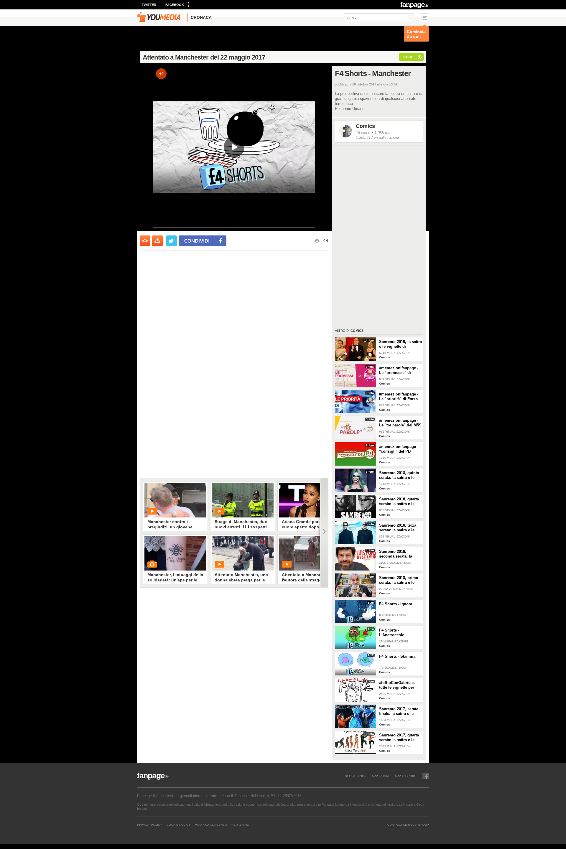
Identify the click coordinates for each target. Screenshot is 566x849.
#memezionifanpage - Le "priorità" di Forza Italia (398, 396)
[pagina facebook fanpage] (425, 776)
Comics (365, 126)
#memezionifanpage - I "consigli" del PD (400, 449)
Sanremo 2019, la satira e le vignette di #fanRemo (400, 344)
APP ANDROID (405, 775)
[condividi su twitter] (171, 240)
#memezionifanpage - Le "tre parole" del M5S (400, 422)
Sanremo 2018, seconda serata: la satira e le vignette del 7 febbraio (399, 554)
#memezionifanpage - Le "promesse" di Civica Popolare (398, 370)
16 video (363, 133)
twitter (149, 4)
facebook (174, 4)
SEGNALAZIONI (356, 775)
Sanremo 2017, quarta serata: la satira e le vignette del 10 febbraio (400, 737)
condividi (197, 240)
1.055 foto (382, 133)
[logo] (414, 5)
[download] (157, 240)
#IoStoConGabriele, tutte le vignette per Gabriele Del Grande (397, 685)
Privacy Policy (149, 824)
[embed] (145, 240)
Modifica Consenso (211, 824)
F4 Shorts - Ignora (395, 604)
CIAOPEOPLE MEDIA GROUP (408, 824)
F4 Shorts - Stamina (397, 656)
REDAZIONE (240, 824)
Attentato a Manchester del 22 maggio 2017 (204, 57)
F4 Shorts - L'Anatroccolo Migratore (391, 632)
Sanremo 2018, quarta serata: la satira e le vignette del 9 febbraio (399, 501)
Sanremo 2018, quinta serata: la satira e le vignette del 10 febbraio (400, 475)
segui (407, 57)
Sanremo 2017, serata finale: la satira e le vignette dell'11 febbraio (398, 711)
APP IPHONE (381, 775)
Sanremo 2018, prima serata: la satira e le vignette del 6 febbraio (399, 580)
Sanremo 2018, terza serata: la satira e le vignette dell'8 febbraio (400, 528)
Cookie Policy (178, 824)
